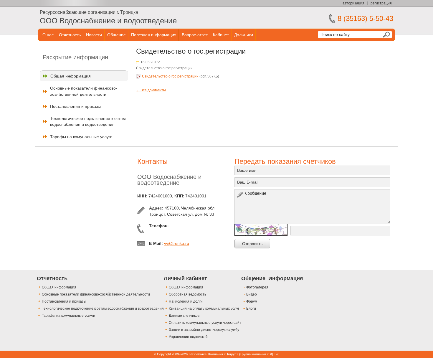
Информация (285, 278)
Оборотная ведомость (187, 294)
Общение (116, 34)
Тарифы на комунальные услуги (81, 136)
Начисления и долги (186, 301)
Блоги (251, 308)
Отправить (252, 243)
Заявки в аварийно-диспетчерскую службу (204, 330)
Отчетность (70, 34)
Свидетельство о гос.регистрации (170, 76)
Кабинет (221, 34)
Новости (94, 34)
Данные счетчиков (184, 316)
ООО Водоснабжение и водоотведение (108, 20)
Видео (251, 294)
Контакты (152, 161)
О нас (48, 34)
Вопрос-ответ (195, 34)
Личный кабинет (185, 278)
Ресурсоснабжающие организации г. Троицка (89, 12)
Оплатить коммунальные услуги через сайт (205, 323)
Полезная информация (153, 34)
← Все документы (151, 90)
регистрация (381, 3)
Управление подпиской (188, 337)
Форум (251, 301)
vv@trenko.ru (176, 243)
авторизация (353, 3)
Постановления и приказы (75, 106)
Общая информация (70, 76)
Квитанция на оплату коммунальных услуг (204, 308)
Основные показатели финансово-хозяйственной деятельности (83, 91)
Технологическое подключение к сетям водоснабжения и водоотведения (88, 121)
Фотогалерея (257, 287)
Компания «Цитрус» (223, 354)
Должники (243, 34)
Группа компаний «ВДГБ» (259, 354)
